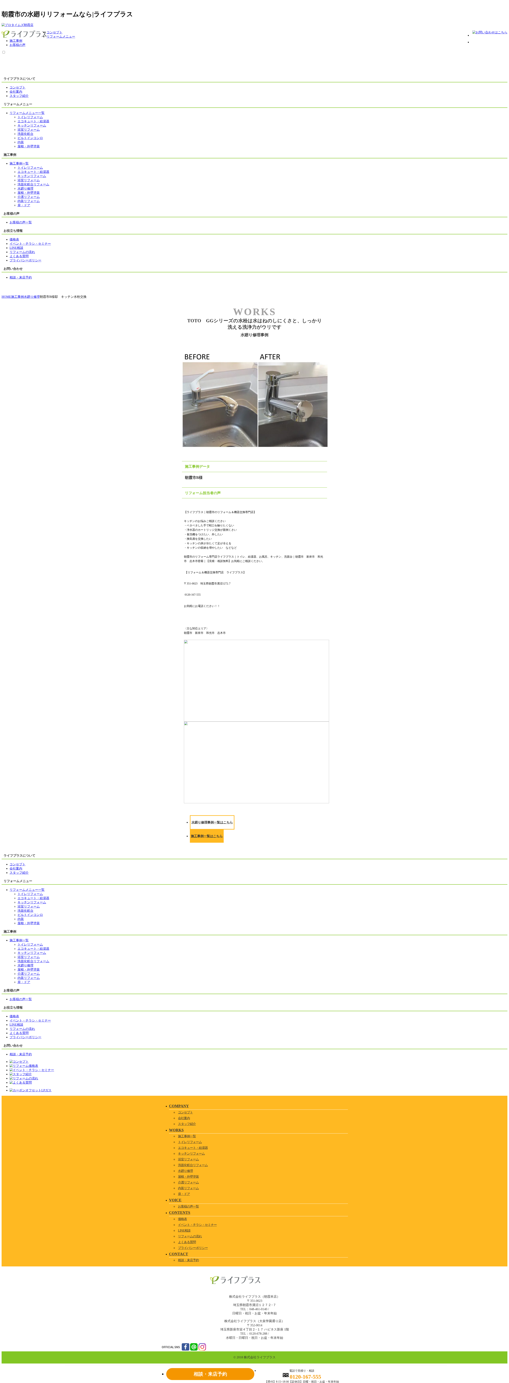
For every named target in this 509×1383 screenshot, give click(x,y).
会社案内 (184, 1118)
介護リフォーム (28, 197)
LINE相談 (184, 1230)
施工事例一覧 (187, 1136)
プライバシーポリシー (193, 1248)
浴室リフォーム (28, 129)
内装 (20, 142)
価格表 (182, 1219)
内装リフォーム (28, 201)
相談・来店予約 (188, 1260)
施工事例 (16, 40)
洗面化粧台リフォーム (33, 184)
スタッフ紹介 (187, 1124)
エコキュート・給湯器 (33, 121)
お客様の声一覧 (188, 1206)
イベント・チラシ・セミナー (197, 1224)
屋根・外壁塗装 (28, 146)
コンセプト (54, 32)
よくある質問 (187, 1242)
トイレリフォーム (30, 117)
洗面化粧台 (25, 133)
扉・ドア (23, 205)
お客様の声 (17, 45)
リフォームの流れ (190, 1236)
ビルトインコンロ (30, 138)
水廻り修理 (25, 188)
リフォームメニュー (61, 36)
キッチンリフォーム (31, 125)
